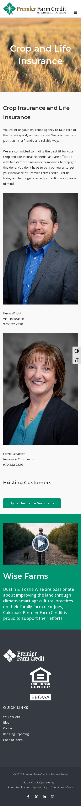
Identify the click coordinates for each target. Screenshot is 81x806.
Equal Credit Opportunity (38, 782)
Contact (8, 728)
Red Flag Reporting (16, 734)
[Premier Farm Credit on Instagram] (52, 796)
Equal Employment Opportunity (27, 787)
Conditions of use (62, 787)
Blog (6, 722)
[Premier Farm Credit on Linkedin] (44, 796)
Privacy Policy (59, 774)
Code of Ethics (13, 740)
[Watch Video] (40, 544)
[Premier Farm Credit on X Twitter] (36, 796)
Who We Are (11, 717)
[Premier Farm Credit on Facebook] (28, 796)
